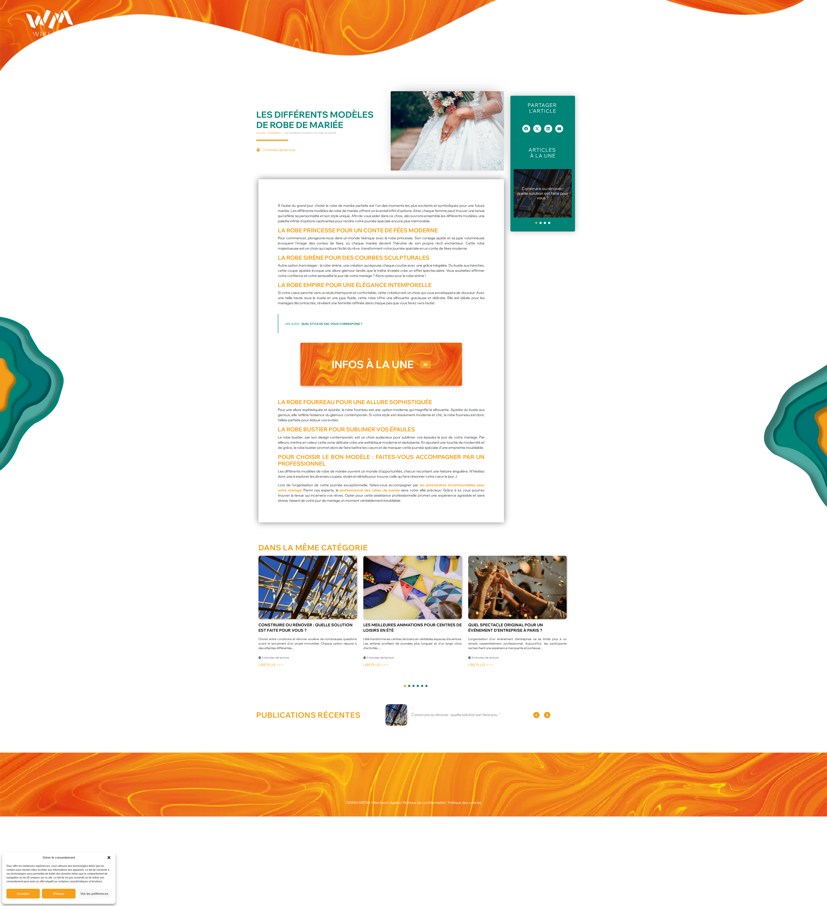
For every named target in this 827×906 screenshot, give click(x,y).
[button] (109, 857)
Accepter (23, 893)
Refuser (58, 893)
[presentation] (536, 223)
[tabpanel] (543, 193)
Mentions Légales (386, 802)
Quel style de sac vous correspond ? (331, 324)
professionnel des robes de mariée (370, 490)
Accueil (261, 133)
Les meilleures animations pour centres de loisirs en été (542, 193)
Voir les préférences (94, 893)
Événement (274, 133)
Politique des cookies (464, 802)
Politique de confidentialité (424, 802)
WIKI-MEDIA (360, 802)
